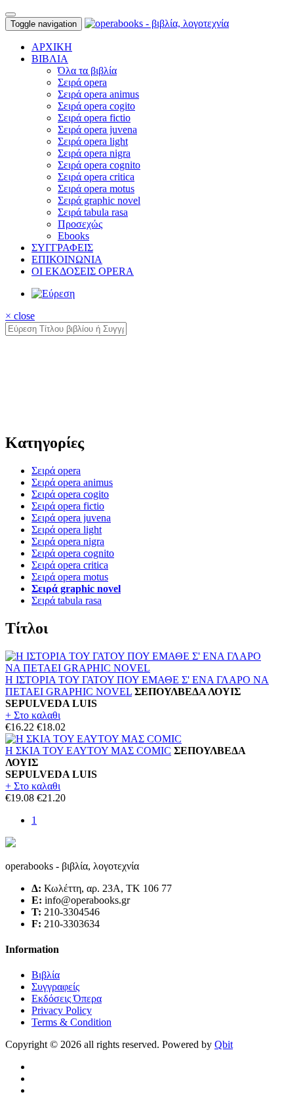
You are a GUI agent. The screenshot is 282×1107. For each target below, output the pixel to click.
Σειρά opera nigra (94, 153)
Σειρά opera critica (96, 176)
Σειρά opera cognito (99, 165)
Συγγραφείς (55, 986)
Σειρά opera (82, 82)
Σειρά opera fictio (94, 117)
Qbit (223, 1044)
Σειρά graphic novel (99, 200)
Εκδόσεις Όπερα (66, 998)
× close (20, 315)
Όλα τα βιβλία (87, 70)
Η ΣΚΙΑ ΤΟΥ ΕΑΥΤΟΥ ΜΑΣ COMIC (88, 750)
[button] (49, 58)
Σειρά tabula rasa (93, 212)
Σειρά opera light (93, 141)
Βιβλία (45, 974)
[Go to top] (10, 14)
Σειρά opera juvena (97, 129)
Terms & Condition (71, 1022)
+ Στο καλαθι (32, 715)
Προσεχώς (80, 224)
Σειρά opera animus (98, 94)
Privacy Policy (61, 1010)
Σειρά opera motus (96, 188)
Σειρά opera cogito (96, 105)
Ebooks (73, 235)
